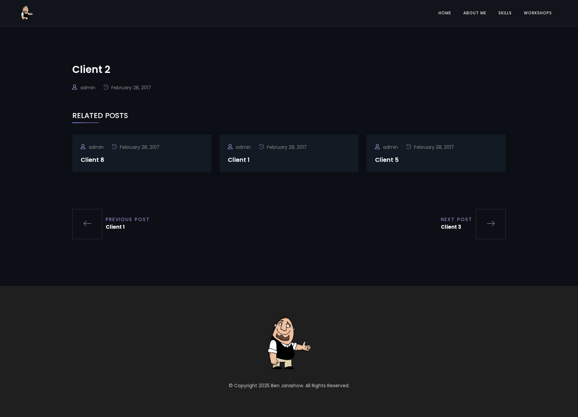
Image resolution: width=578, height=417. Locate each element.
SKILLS (505, 13)
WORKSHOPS (538, 13)
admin (87, 87)
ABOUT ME (474, 13)
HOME (445, 13)
